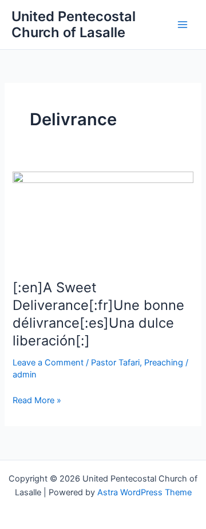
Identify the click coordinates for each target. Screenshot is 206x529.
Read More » (37, 401)
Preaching (163, 362)
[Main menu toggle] (183, 25)
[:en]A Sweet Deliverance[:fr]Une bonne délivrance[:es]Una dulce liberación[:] (98, 313)
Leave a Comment (48, 362)
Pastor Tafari (115, 362)
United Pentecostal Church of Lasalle (73, 24)
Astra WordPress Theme (144, 492)
